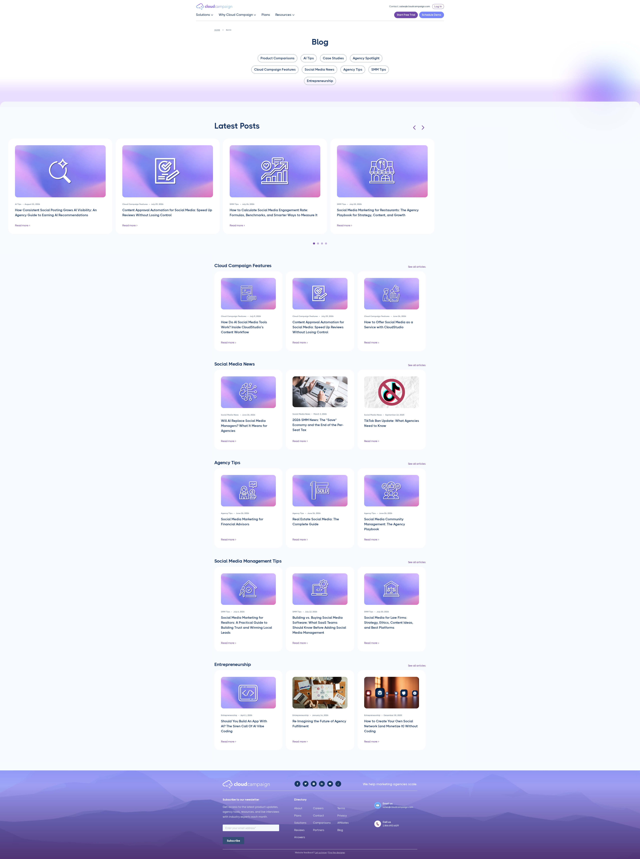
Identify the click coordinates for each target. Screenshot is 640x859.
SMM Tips (378, 69)
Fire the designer (336, 852)
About (298, 808)
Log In (438, 6)
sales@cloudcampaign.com (414, 6)
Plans (266, 15)
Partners (318, 830)
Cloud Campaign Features (275, 69)
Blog (340, 830)
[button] (204, 14)
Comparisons (322, 822)
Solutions (300, 822)
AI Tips (309, 58)
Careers (318, 808)
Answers (299, 837)
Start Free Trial (406, 14)
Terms (341, 808)
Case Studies (333, 58)
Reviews (299, 830)
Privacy (342, 815)
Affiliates (343, 822)
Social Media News (319, 69)
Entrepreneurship (320, 81)
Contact (318, 815)
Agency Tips (352, 69)
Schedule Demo (431, 14)
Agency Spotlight (366, 58)
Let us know (321, 852)
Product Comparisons (277, 58)
